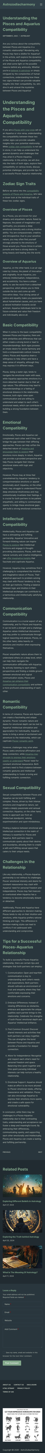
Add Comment (12, 1329)
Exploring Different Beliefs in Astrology (22, 1201)
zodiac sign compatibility (20, 146)
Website (8, 1320)
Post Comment (12, 1363)
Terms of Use (8, 1392)
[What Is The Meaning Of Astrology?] (22, 1257)
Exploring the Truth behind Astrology (21, 1237)
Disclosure (31, 1385)
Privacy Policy (23, 1388)
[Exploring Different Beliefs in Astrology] (22, 1186)
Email (8, 1312)
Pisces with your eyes (24, 130)
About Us (7, 1385)
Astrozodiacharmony (19, 4)
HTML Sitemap (8, 1388)
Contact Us (19, 1385)
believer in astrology (20, 70)
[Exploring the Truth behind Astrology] (22, 1221)
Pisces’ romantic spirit (22, 741)
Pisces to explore (11, 545)
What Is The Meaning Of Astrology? (20, 1272)
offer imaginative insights (19, 558)
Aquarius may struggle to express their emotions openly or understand (20, 757)
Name (8, 1304)
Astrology (25, 36)
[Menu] (41, 4)
